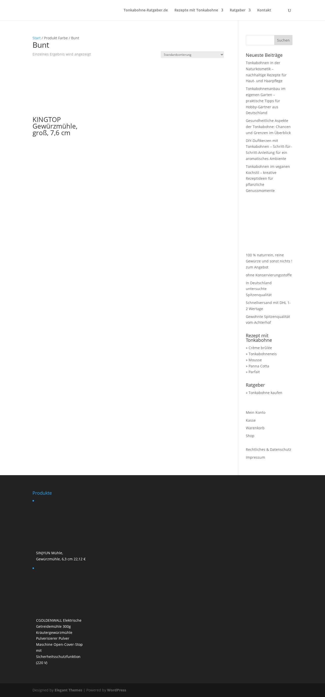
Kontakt (264, 10)
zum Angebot (257, 267)
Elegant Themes (68, 690)
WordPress (116, 690)
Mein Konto (255, 412)
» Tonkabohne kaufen (264, 392)
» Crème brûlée (259, 347)
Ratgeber (238, 10)
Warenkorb (255, 427)
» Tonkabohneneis (261, 353)
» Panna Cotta (257, 366)
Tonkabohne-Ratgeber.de (146, 10)
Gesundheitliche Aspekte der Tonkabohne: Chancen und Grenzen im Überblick (268, 126)
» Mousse (254, 360)
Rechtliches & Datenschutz (268, 449)
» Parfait (253, 371)
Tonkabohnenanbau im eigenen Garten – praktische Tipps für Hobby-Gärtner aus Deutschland (265, 100)
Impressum (255, 457)
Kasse (251, 420)
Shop (250, 435)
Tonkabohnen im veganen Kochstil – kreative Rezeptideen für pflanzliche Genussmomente (268, 178)
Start (36, 37)
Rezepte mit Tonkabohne (196, 10)
